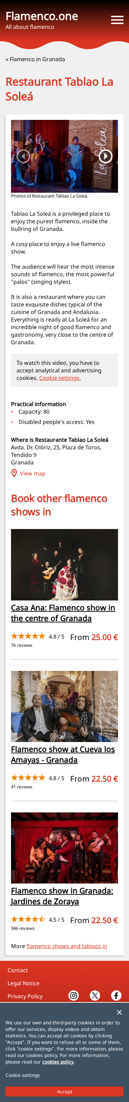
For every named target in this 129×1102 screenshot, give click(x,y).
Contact (18, 970)
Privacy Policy (25, 996)
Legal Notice (24, 983)
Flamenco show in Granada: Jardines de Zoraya (62, 896)
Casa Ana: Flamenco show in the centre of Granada (63, 612)
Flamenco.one (42, 15)
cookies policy (58, 1061)
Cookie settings (59, 378)
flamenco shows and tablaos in (66, 946)
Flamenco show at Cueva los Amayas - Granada (63, 754)
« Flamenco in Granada (35, 59)
